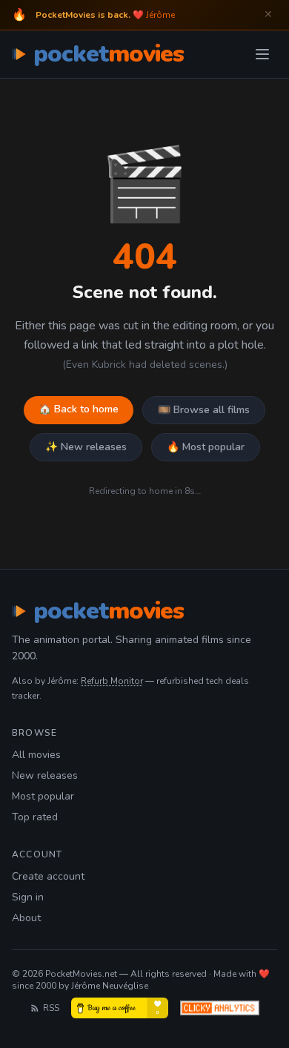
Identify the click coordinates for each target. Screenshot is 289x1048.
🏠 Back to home (79, 409)
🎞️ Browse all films (204, 410)
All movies (36, 755)
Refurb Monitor (112, 681)
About (26, 918)
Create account (48, 876)
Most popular (43, 796)
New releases (45, 775)
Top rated (35, 817)
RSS (51, 1008)
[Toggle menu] (262, 54)
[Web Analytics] (219, 1008)
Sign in (28, 897)
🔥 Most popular (206, 447)
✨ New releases (86, 447)
